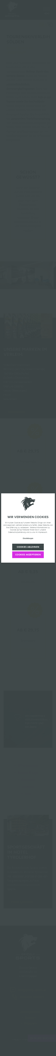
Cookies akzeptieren (28, 554)
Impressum (42, 532)
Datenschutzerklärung (17, 532)
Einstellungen (28, 538)
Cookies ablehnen (28, 547)
